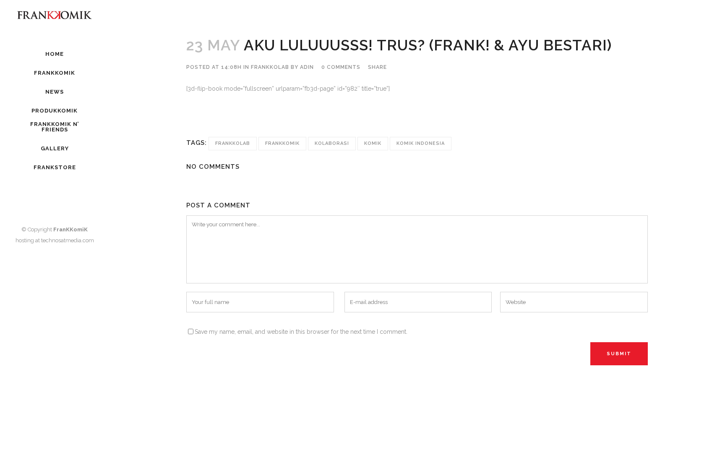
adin (307, 67)
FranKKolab (270, 67)
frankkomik (282, 143)
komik (372, 143)
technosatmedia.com (67, 240)
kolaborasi (332, 143)
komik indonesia (420, 143)
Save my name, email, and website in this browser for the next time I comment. (301, 331)
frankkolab (232, 143)
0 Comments (340, 67)
